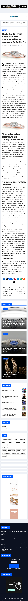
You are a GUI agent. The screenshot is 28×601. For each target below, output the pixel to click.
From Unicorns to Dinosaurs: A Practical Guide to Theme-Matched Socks (10, 410)
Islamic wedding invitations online (8, 447)
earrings (10, 442)
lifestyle (20, 45)
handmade (15, 45)
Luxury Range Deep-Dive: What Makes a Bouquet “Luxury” (9, 415)
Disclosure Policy (15, 598)
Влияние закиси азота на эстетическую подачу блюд (8, 403)
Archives (4, 426)
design (3, 442)
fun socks (18, 442)
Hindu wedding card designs (19, 444)
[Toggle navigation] (2, 16)
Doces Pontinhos (6, 22)
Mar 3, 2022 (7, 326)
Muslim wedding (11, 450)
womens (4, 456)
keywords (23, 447)
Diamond (12, 22)
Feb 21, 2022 (8, 376)
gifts (24, 442)
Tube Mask (23, 453)
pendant (18, 450)
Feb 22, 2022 (8, 351)
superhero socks (15, 453)
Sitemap (22, 598)
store (24, 450)
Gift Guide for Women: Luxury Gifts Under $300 (10, 397)
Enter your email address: (14, 564)
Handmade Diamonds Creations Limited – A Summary (14, 373)
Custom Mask (22, 439)
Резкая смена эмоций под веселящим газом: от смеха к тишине (9, 392)
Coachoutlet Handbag (6, 439)
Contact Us (7, 598)
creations (15, 439)
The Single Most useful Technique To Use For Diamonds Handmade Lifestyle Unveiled (14, 323)
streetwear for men (6, 453)
